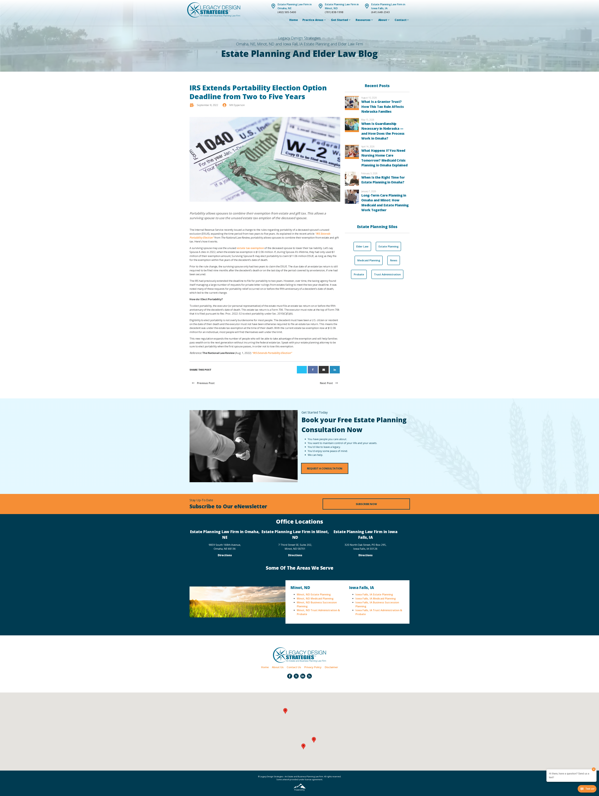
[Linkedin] (335, 369)
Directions (225, 555)
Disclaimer (331, 667)
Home (293, 20)
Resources (363, 20)
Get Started (339, 20)
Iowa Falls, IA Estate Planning (374, 594)
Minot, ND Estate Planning (314, 594)
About (382, 20)
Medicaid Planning (368, 260)
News (393, 260)
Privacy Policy (312, 667)
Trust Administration (387, 274)
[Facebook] (313, 369)
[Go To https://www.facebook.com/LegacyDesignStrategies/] (289, 676)
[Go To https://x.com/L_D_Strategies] (296, 676)
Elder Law (362, 246)
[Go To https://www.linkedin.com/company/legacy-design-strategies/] (302, 676)
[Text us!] (587, 789)
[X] (302, 369)
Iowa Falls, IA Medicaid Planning (375, 598)
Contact (400, 20)
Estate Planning (388, 246)
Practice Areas (312, 20)
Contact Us (294, 667)
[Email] (324, 369)
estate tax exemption (250, 248)
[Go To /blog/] (309, 676)
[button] (325, 468)
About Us (278, 667)
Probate (359, 274)
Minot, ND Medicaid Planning (315, 598)
